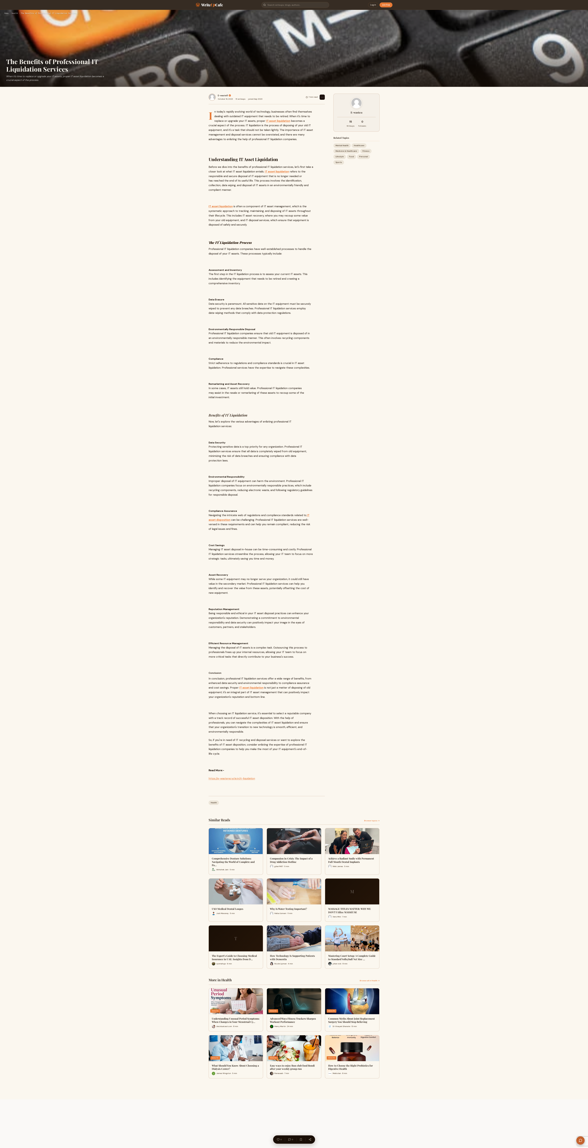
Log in (373, 5)
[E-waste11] (212, 97)
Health (15, 13)
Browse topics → (372, 820)
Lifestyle (340, 156)
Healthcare (359, 145)
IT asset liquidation (278, 121)
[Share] (310, 1139)
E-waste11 (223, 95)
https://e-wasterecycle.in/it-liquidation (232, 778)
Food (351, 156)
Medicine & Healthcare (346, 151)
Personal (363, 156)
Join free (386, 5)
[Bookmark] (301, 1139)
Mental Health (342, 145)
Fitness (365, 151)
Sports (339, 162)
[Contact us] (580, 1140)
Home (6, 13)
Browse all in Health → (370, 980)
